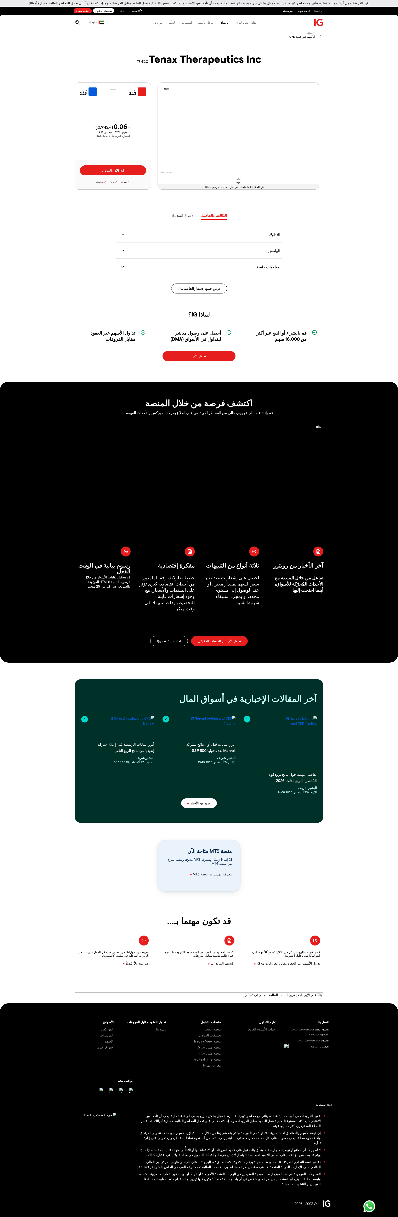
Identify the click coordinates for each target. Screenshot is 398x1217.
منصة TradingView (207, 1041)
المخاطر (190, 1121)
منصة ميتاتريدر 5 (209, 1047)
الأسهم (109, 1041)
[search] (77, 22)
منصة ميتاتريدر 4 (209, 1053)
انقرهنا (314, 1046)
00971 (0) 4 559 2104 (309, 1040)
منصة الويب (213, 1029)
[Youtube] (110, 1090)
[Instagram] (100, 1090)
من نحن (158, 22)
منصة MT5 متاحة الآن (210, 851)
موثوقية (99, 181)
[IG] (318, 22)
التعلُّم (172, 22)
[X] (120, 1090)
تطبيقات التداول (210, 1035)
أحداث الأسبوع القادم (262, 1029)
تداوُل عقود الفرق (245, 22)
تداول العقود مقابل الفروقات (146, 1022)
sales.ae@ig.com (319, 1034)
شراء (84, 90)
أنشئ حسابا (83, 10)
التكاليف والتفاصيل (214, 215)
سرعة (124, 181)
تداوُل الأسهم (206, 22)
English (93, 22)
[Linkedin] (130, 1090)
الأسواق (224, 22)
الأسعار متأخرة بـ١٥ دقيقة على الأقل (113, 136)
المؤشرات (107, 1035)
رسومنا (161, 1029)
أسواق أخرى (105, 1047)
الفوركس (107, 1029)
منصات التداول (211, 1022)
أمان (112, 181)
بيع (134, 90)
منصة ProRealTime (207, 1059)
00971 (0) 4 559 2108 (303, 1029)
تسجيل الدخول (103, 10)
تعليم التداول (267, 1022)
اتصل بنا (323, 1022)
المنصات (187, 22)
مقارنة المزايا (212, 1065)
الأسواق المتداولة (182, 215)
